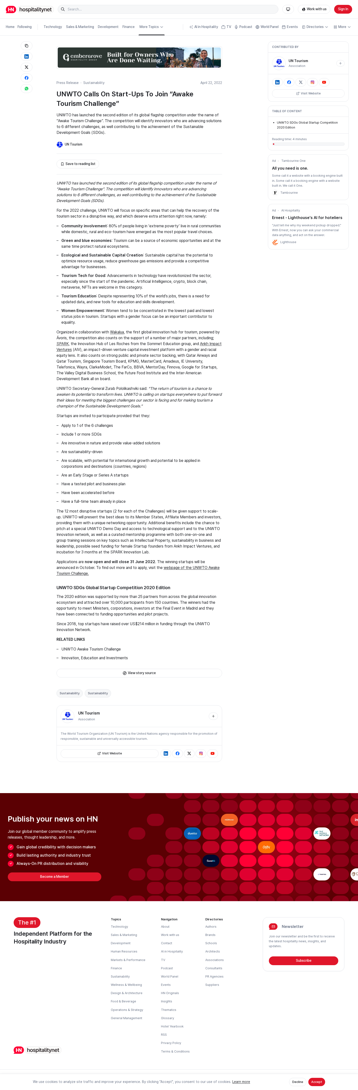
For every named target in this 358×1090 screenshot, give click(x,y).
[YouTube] (212, 753)
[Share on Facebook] (26, 77)
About (165, 926)
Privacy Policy (171, 1043)
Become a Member (54, 877)
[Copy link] (26, 45)
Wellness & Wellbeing (126, 985)
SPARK (63, 343)
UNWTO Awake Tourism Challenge (91, 649)
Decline (297, 1082)
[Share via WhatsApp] (26, 88)
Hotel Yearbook (172, 1026)
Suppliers (212, 985)
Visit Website (112, 753)
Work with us (317, 9)
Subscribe (303, 960)
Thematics (168, 1010)
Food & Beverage (123, 1001)
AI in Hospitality (206, 27)
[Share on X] (26, 67)
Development (108, 27)
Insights (166, 1001)
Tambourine (289, 192)
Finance (128, 27)
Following (25, 27)
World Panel (270, 27)
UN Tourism (73, 144)
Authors (211, 926)
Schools (211, 943)
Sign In (343, 9)
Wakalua (117, 332)
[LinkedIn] (165, 753)
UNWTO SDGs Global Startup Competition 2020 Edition (113, 587)
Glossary (167, 1018)
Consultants (213, 968)
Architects (212, 951)
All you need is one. (290, 168)
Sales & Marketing (80, 27)
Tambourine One (293, 161)
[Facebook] (177, 753)
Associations (214, 960)
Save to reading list (80, 164)
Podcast (245, 27)
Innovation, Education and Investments (94, 658)
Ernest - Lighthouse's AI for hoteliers (307, 217)
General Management (126, 1018)
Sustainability (93, 83)
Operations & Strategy (127, 1010)
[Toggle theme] (288, 9)
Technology (53, 27)
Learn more (241, 1082)
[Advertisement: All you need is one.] (275, 193)
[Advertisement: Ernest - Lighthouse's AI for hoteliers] (275, 242)
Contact (166, 943)
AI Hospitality (290, 210)
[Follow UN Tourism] (213, 716)
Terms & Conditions (175, 1051)
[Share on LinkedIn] (26, 56)
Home (10, 27)
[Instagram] (201, 753)
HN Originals (170, 993)
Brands (210, 935)
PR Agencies (214, 976)
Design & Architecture (126, 993)
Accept (316, 1082)
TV (228, 27)
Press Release (68, 83)
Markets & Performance (128, 960)
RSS (164, 1034)
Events (292, 27)
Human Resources (124, 951)
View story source (142, 673)
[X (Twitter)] (189, 753)
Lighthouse (288, 242)
